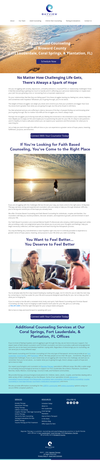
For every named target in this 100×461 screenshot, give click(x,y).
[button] (35, 20)
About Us (45, 406)
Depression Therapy (21, 405)
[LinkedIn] (77, 403)
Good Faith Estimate (55, 456)
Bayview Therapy (54, 452)
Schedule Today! (47, 403)
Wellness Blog (46, 421)
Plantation (45, 414)
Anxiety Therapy (20, 403)
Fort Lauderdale (47, 408)
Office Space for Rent (48, 424)
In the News (46, 419)
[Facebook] (68, 403)
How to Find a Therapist (49, 416)
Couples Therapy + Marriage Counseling (26, 412)
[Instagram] (71, 403)
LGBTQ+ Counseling (21, 410)
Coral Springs (22, 356)
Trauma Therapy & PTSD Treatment (26, 422)
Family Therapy (20, 407)
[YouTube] (74, 403)
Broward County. (59, 435)
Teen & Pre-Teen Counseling (24, 416)
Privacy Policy (42, 456)
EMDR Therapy (20, 420)
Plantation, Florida (71, 433)
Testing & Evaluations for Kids (24, 418)
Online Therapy (20, 414)
